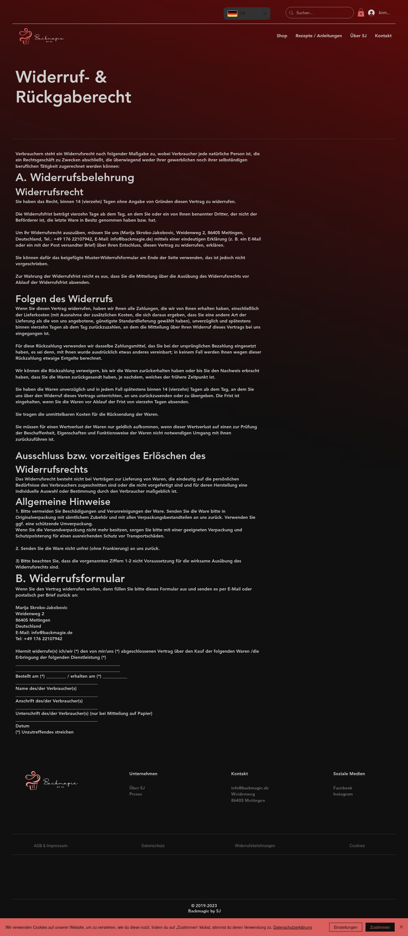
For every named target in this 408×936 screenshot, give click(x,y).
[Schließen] (401, 927)
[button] (360, 12)
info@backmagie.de (131, 239)
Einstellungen (345, 927)
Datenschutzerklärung (292, 927)
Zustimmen (380, 927)
